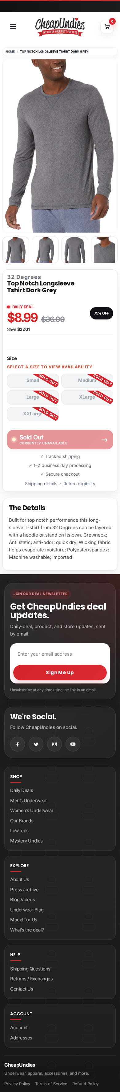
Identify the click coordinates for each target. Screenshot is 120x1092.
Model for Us (23, 920)
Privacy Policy (17, 1083)
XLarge (87, 397)
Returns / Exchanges (31, 979)
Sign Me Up (60, 672)
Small (32, 380)
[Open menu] (13, 26)
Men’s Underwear (28, 800)
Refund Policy (85, 1083)
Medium (87, 380)
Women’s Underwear (31, 810)
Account (19, 1027)
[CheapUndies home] (60, 27)
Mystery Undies (26, 841)
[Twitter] (36, 744)
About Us (19, 879)
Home (10, 51)
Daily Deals (21, 790)
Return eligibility (79, 483)
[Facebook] (17, 744)
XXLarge (32, 414)
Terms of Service (51, 1083)
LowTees (19, 830)
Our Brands (22, 821)
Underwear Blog (27, 910)
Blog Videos (22, 899)
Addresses (21, 1038)
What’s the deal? (27, 930)
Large (32, 397)
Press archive (24, 890)
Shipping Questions (30, 969)
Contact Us (21, 989)
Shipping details (41, 483)
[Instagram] (54, 744)
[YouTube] (73, 744)
